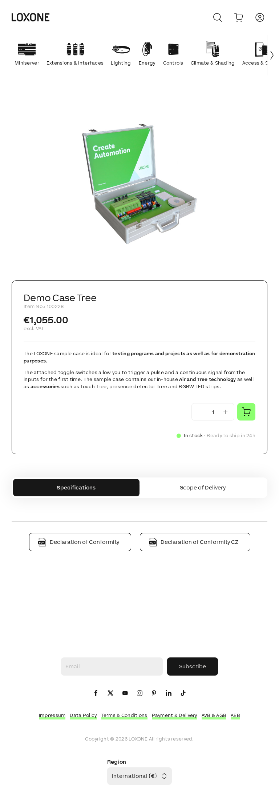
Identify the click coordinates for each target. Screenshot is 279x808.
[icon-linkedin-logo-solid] (168, 693)
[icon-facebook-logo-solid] (96, 693)
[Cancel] (217, 17)
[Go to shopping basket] (238, 17)
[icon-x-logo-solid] (110, 693)
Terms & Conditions (124, 715)
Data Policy (83, 715)
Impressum (52, 715)
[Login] (259, 17)
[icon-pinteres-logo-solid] (154, 693)
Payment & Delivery (174, 715)
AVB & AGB (214, 715)
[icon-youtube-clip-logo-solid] (125, 693)
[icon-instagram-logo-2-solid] (139, 693)
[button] (139, 184)
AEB (235, 715)
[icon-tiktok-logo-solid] (183, 693)
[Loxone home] (30, 17)
